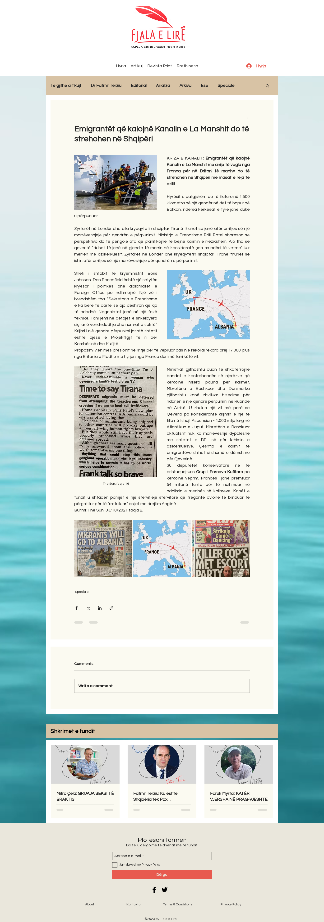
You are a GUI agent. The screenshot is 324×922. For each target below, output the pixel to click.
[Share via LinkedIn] (99, 608)
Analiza (163, 85)
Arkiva (185, 85)
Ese (204, 85)
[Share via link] (111, 608)
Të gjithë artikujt (66, 85)
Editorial (139, 85)
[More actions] (247, 117)
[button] (267, 85)
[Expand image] (103, 548)
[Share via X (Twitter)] (88, 608)
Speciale (226, 85)
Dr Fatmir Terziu (106, 85)
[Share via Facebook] (76, 608)
